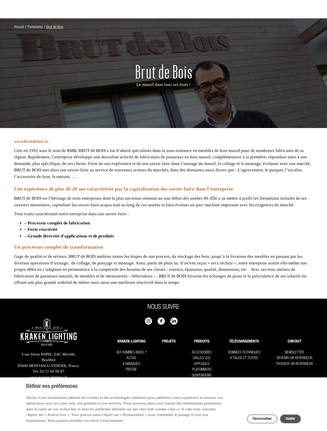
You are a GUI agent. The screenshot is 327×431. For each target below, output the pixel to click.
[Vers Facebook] (161, 321)
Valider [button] (290, 419)
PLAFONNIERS (202, 370)
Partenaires (35, 27)
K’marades (131, 364)
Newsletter (294, 352)
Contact (294, 342)
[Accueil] (48, 333)
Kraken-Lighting (131, 342)
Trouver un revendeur (294, 364)
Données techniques (244, 352)
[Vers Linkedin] (174, 321)
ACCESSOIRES (202, 352)
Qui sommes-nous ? (131, 352)
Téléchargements (244, 342)
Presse (131, 370)
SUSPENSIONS (202, 375)
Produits (201, 342)
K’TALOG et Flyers (244, 358)
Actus (131, 358)
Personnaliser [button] (262, 419)
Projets (169, 342)
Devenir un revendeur (294, 358)
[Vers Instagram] (148, 321)
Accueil (19, 27)
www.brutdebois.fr (31, 141)
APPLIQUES (201, 364)
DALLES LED (201, 358)
